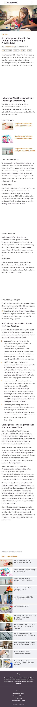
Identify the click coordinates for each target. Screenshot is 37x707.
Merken (17, 50)
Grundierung (8, 311)
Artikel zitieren (8, 50)
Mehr (30, 50)
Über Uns (18, 691)
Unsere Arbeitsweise (18, 693)
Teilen (23, 50)
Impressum (18, 698)
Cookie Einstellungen (18, 696)
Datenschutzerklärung (18, 700)
